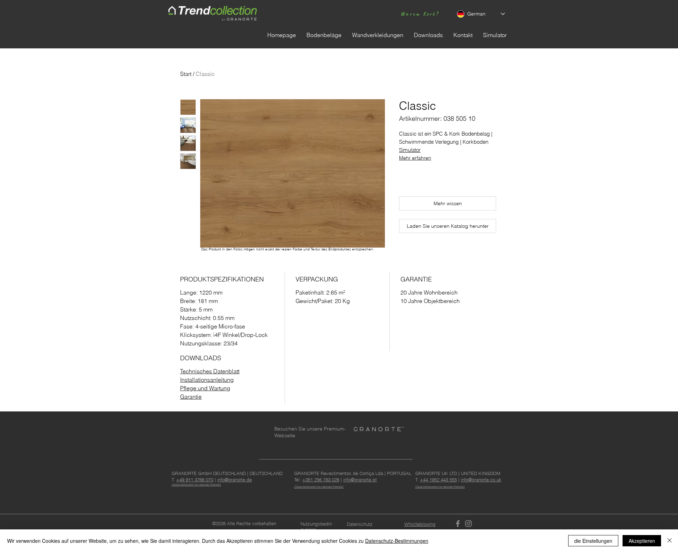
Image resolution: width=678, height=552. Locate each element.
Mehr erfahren (415, 158)
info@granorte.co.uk (481, 479)
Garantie (191, 396)
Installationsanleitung (207, 379)
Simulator (410, 150)
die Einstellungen (593, 540)
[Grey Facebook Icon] (457, 523)
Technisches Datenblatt (209, 371)
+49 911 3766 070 (194, 479)
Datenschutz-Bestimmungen (396, 540)
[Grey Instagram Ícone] (468, 523)
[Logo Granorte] (379, 429)
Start (185, 73)
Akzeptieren (642, 540)
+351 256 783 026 (320, 479)
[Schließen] (669, 540)
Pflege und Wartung (205, 388)
